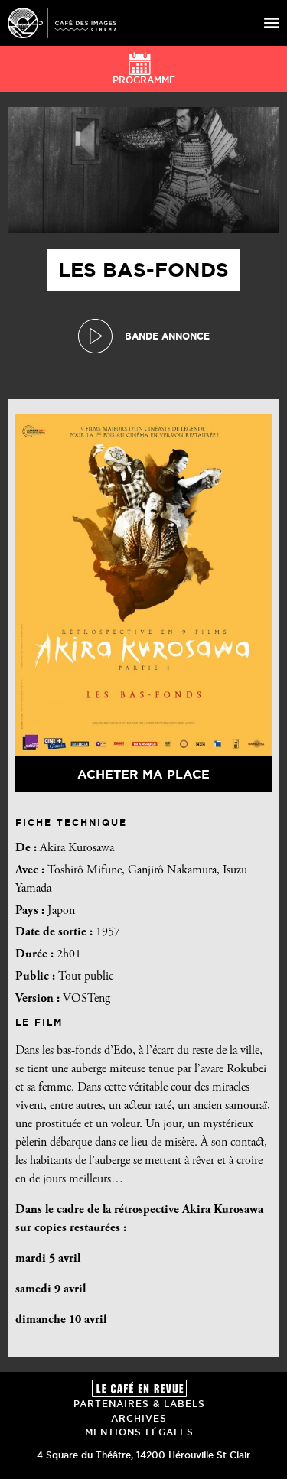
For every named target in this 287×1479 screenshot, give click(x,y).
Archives (139, 1418)
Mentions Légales (139, 1432)
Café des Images (62, 23)
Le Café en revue (139, 1388)
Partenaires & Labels (139, 1404)
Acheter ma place (143, 774)
